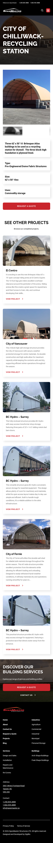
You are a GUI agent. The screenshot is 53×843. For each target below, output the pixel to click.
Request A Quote (26, 206)
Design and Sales (9, 756)
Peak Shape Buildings (40, 760)
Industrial (35, 734)
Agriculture (36, 724)
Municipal (35, 738)
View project (13, 299)
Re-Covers (7, 773)
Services (6, 751)
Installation (7, 760)
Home (5, 720)
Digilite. (28, 834)
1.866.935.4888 (35, 2)
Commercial (36, 729)
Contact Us (26, 695)
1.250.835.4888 (24, 2)
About (5, 724)
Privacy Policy (8, 826)
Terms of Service (23, 826)
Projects (6, 738)
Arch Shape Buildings (40, 756)
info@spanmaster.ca (11, 808)
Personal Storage (38, 743)
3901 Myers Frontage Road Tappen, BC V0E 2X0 (14, 789)
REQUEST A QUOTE (26, 687)
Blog (5, 743)
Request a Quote (9, 734)
